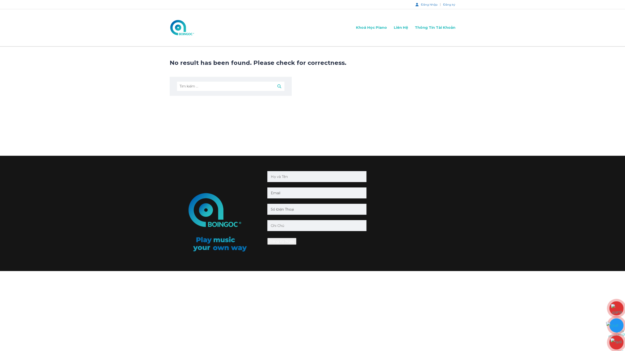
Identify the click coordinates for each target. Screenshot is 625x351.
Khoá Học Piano (371, 27)
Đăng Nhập (429, 4)
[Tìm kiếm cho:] (231, 86)
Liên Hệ (401, 27)
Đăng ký (449, 4)
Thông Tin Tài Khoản (435, 27)
